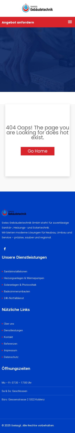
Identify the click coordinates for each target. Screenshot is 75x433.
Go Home (37, 151)
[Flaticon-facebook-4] (5, 249)
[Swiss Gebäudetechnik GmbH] (37, 8)
